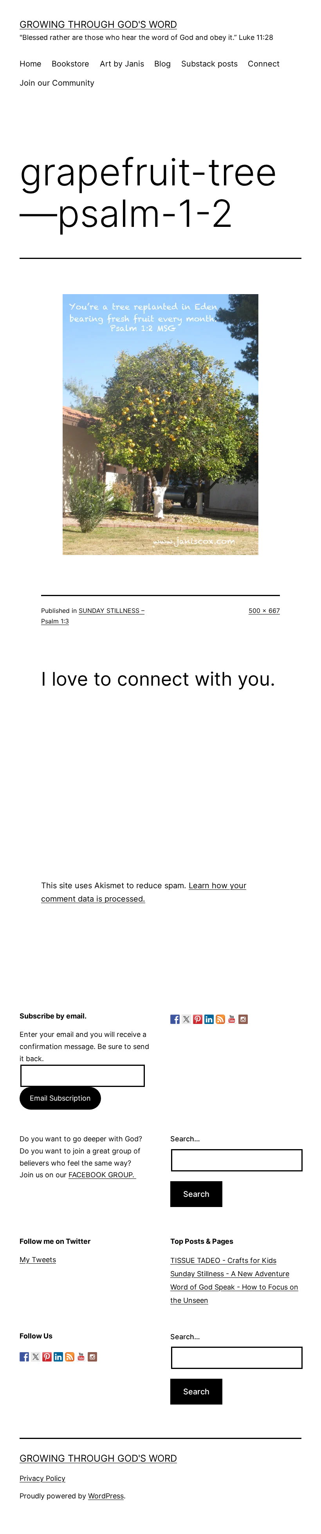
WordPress (106, 1496)
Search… (185, 1139)
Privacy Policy (42, 1478)
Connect (264, 63)
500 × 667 (264, 610)
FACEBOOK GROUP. (102, 1175)
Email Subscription (60, 1098)
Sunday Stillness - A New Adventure (229, 1274)
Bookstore (70, 63)
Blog (162, 63)
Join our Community (57, 83)
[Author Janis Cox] (175, 1019)
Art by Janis (122, 63)
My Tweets (38, 1260)
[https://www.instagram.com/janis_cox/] (243, 1019)
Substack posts (209, 63)
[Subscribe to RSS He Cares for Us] (220, 1019)
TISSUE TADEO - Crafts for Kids (223, 1260)
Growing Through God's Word (98, 24)
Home (30, 63)
